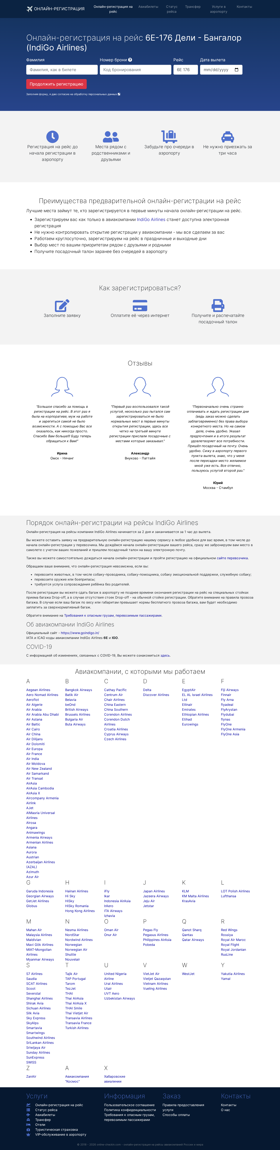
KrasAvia (188, 901)
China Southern (116, 709)
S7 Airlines (34, 974)
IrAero (108, 906)
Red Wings (229, 930)
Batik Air (71, 695)
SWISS (31, 1062)
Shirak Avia (34, 1003)
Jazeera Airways (156, 896)
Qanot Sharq (191, 930)
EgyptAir (189, 690)
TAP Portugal (75, 979)
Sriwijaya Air (36, 1047)
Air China (33, 734)
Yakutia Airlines (233, 974)
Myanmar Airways (40, 959)
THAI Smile (73, 1008)
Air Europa (34, 749)
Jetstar (148, 906)
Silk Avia (32, 1013)
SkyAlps (32, 1023)
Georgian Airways (40, 896)
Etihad (187, 719)
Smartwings (35, 1033)
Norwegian (73, 945)
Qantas (187, 935)
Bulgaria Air (74, 719)
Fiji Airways (230, 690)
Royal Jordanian (233, 949)
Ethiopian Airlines (195, 714)
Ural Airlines (113, 983)
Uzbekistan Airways (119, 998)
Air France (34, 754)
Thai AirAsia (74, 998)
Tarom (70, 983)
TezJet (70, 988)
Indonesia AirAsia (117, 901)
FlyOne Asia (230, 734)
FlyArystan (229, 709)
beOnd (70, 705)
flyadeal (227, 705)
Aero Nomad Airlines (42, 695)
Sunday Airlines (38, 1052)
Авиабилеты (148, 7)
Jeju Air (149, 901)
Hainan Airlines (76, 891)
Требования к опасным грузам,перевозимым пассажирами (129, 1117)
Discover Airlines (156, 695)
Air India (32, 759)
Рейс (178, 59)
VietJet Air (151, 974)
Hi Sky (70, 896)
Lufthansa (228, 896)
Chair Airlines (114, 700)
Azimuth (32, 872)
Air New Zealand (39, 768)
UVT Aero (111, 993)
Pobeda (149, 945)
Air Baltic (33, 724)
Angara (31, 827)
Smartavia (34, 1028)
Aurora (31, 852)
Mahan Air (34, 930)
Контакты (244, 7)
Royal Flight (230, 945)
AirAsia (31, 783)
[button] (130, 60)
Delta (147, 690)
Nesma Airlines (76, 930)
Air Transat (34, 778)
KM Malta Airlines (195, 896)
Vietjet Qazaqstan (157, 979)
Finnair (226, 695)
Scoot (30, 988)
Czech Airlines (115, 739)
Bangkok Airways (78, 690)
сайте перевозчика (232, 558)
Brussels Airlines (77, 714)
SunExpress (35, 1057)
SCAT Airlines (36, 983)
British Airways (76, 709)
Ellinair (187, 705)
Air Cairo (33, 729)
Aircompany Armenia (42, 798)
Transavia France (78, 1023)
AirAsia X (33, 793)
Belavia (70, 700)
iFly (106, 891)
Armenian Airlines (39, 842)
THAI (69, 993)
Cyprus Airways (116, 734)
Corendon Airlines (118, 714)
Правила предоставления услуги (183, 1107)
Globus (31, 906)
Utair (108, 988)
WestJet (188, 974)
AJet (29, 808)
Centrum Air (113, 695)
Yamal (225, 979)
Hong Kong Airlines (80, 911)
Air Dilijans (34, 739)
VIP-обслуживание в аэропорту (60, 1134)
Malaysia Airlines (39, 935)
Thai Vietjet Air (76, 1013)
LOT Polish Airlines (235, 891)
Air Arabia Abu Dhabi (42, 714)
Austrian (32, 857)
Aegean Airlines (38, 690)
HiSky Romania (77, 906)
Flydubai (227, 714)
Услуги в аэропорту (218, 9)
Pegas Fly (150, 930)
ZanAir (31, 1076)
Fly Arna (227, 700)
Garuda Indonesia (39, 891)
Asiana (31, 847)
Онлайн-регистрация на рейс (113, 9)
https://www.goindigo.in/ (80, 633)
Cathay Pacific (115, 690)
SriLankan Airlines (40, 1043)
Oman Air (111, 930)
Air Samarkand (37, 773)
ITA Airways (113, 911)
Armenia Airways (39, 837)
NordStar (72, 935)
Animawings (35, 832)
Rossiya (227, 935)
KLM (185, 891)
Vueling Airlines (155, 988)
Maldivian (33, 940)
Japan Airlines (154, 891)
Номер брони (113, 59)
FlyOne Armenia (233, 729)
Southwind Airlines (40, 1038)
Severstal (33, 993)
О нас (225, 1110)
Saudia (31, 979)
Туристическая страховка (56, 1129)
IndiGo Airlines (151, 219)
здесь (165, 655)
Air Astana (34, 719)
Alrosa (31, 823)
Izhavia (109, 916)
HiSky (69, 901)
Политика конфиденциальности (130, 1110)
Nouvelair (72, 959)
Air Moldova (35, 764)
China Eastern (115, 705)
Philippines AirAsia (157, 940)
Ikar (107, 896)
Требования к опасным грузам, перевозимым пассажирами (113, 615)
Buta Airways (75, 724)
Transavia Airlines (78, 1018)
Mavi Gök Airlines (39, 945)
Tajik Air (71, 974)
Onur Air (110, 935)
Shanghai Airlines (39, 998)
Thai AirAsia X (76, 1003)
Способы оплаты (176, 1115)
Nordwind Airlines (79, 940)
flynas (225, 719)
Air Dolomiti (35, 744)
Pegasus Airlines (155, 935)
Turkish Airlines (77, 1028)
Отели (40, 1125)
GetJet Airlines (37, 901)
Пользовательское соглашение (129, 1105)
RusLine (227, 954)
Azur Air (32, 877)
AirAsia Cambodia (40, 788)
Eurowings (190, 724)
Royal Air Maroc (233, 940)
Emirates (189, 709)
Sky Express (35, 1018)
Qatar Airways (193, 940)
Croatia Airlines (116, 729)
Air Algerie (34, 705)
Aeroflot (32, 700)
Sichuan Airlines (38, 1008)
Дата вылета (212, 59)
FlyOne (226, 724)
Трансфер (193, 7)
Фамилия (35, 59)
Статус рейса (172, 9)
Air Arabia (34, 709)
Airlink (31, 803)
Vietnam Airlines (155, 983)
